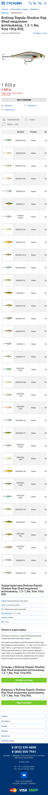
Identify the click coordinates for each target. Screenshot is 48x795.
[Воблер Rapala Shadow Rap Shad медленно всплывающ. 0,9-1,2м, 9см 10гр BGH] (7, 140)
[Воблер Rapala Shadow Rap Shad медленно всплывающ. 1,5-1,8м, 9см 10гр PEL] (7, 535)
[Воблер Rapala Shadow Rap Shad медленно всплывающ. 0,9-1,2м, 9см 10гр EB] (7, 191)
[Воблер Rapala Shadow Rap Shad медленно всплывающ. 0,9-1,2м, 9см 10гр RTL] (7, 331)
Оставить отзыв (40, 33)
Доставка (5, 721)
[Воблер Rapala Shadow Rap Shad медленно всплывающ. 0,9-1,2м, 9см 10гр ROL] (7, 318)
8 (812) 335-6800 (24, 747)
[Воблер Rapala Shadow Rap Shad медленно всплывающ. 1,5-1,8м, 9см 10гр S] (7, 560)
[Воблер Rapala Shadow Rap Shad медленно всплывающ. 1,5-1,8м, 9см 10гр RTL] (7, 547)
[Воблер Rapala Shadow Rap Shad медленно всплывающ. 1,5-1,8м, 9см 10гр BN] (7, 382)
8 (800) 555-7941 (24, 751)
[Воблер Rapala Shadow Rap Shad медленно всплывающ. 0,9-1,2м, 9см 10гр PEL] (7, 306)
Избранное (32, 105)
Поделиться (9, 110)
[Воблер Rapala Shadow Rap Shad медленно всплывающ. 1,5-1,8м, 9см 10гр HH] (7, 471)
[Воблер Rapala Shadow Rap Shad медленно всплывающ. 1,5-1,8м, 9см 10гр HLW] (7, 484)
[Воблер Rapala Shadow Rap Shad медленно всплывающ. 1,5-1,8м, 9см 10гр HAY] (7, 458)
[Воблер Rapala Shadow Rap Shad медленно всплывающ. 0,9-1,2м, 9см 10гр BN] (7, 153)
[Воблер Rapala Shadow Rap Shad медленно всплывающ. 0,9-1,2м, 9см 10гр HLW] (7, 255)
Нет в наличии (24, 100)
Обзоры (4, 731)
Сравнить (8, 105)
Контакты (5, 736)
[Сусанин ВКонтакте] (24, 775)
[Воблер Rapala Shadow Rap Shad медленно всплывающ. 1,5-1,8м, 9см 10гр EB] (7, 420)
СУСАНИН (14, 3)
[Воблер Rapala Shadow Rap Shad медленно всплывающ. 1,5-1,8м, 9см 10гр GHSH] (7, 446)
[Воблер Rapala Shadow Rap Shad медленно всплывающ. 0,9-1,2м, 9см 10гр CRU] (7, 178)
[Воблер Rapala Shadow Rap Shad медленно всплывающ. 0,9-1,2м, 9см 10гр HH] (7, 242)
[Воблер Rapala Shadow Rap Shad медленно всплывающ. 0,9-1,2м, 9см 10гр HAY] (7, 229)
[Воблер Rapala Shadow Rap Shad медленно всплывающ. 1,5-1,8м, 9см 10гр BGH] (7, 369)
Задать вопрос (24, 702)
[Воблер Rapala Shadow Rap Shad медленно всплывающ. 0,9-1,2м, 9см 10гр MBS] (7, 267)
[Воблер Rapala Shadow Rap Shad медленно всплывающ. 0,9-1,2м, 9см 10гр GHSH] (7, 217)
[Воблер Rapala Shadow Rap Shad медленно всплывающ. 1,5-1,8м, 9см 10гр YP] (7, 573)
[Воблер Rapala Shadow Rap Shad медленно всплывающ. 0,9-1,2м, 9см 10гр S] (7, 344)
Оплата (4, 716)
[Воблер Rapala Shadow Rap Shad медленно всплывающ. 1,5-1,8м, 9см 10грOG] (7, 509)
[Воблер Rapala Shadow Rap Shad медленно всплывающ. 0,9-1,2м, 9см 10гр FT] (7, 204)
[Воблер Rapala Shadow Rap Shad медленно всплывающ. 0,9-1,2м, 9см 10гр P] (7, 293)
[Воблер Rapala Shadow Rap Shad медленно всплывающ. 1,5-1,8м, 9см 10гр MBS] (7, 497)
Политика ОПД (7, 741)
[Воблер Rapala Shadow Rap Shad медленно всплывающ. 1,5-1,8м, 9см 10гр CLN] (7, 395)
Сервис (4, 726)
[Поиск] (45, 3)
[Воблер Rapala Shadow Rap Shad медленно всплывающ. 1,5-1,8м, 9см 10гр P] (7, 522)
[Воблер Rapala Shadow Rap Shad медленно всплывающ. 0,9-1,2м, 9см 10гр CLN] (7, 166)
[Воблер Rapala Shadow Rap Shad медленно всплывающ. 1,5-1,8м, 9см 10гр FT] (7, 433)
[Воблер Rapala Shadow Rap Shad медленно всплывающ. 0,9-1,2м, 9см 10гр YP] (7, 357)
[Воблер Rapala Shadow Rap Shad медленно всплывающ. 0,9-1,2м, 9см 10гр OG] (7, 280)
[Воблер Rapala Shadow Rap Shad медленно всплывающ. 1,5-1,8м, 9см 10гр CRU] (7, 407)
